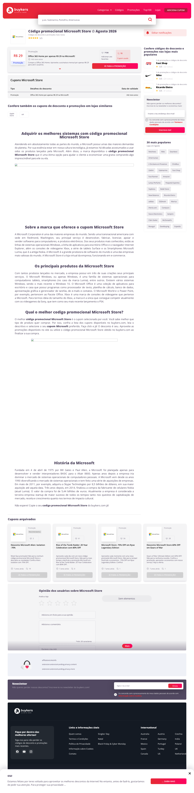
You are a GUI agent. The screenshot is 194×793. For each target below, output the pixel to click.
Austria (161, 734)
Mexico (144, 743)
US (159, 753)
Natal (100, 738)
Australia (145, 734)
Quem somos (75, 734)
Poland (178, 743)
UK (176, 748)
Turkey (161, 748)
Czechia (178, 734)
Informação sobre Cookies (130, 696)
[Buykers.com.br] (21, 10)
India (177, 738)
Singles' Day (103, 734)
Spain (143, 748)
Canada (144, 753)
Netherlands (181, 753)
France (144, 738)
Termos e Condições (78, 738)
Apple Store (12, 114)
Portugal (162, 743)
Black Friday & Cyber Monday (112, 743)
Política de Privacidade (79, 743)
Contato (72, 753)
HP (23, 114)
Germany (162, 738)
